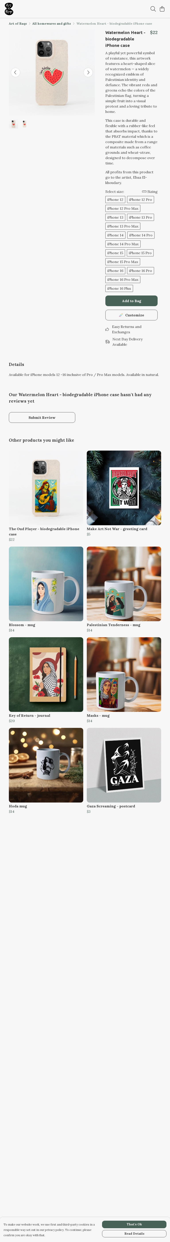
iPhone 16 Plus (119, 288)
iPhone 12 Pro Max (122, 208)
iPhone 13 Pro (140, 217)
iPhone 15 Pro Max (122, 262)
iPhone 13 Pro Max (122, 226)
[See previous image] (15, 72)
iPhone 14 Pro (141, 235)
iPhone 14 (115, 235)
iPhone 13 (115, 217)
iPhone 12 (115, 199)
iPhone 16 (115, 270)
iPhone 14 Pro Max (123, 244)
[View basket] (162, 8)
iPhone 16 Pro (140, 270)
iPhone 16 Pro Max (122, 279)
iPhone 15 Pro (140, 253)
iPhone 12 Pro (140, 199)
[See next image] (88, 72)
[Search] (153, 8)
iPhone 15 (115, 253)
